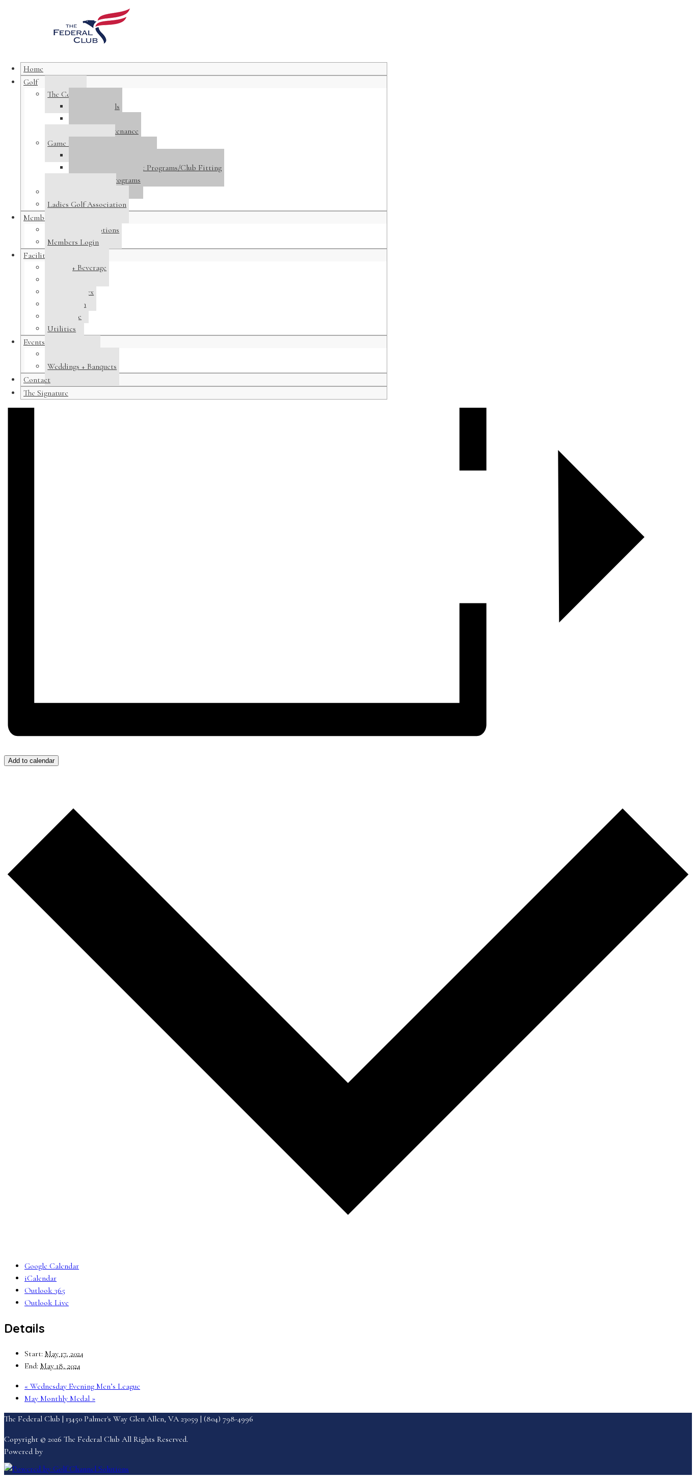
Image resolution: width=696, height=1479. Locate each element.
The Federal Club (91, 31)
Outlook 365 (44, 1290)
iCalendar (40, 1278)
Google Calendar (51, 1266)
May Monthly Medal (59, 1398)
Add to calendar (31, 760)
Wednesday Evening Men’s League (82, 1386)
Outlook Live (46, 1303)
